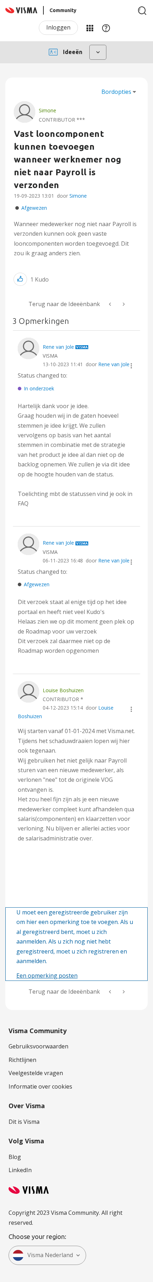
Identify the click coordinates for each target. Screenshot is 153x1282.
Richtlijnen (22, 1060)
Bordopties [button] (116, 92)
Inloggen (58, 27)
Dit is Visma (24, 1122)
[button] (20, 279)
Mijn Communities (89, 28)
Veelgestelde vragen (36, 1073)
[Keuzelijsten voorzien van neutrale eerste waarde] (123, 304)
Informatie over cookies (40, 1086)
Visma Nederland (50, 1255)
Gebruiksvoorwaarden (38, 1046)
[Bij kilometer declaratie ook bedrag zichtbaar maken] (110, 304)
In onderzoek (39, 388)
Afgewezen (34, 207)
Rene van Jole (114, 364)
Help (106, 28)
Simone (78, 195)
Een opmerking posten (47, 975)
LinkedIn (20, 1170)
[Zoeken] (142, 10)
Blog (15, 1157)
